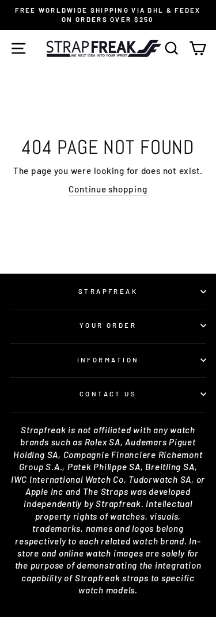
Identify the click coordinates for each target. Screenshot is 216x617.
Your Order (108, 325)
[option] (108, 15)
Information (108, 360)
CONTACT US (108, 394)
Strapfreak (108, 291)
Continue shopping (108, 189)
